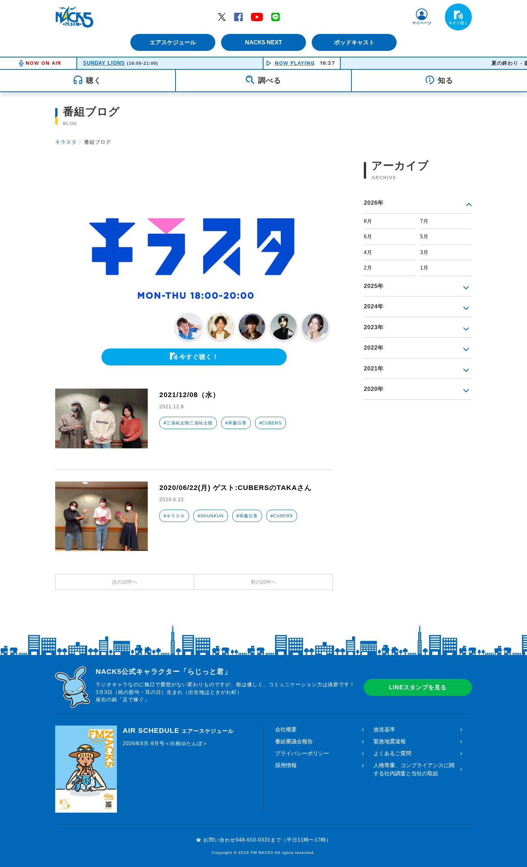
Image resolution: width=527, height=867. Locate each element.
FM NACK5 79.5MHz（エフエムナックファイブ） (74, 17)
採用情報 (286, 765)
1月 (424, 268)
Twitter (221, 16)
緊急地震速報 (389, 741)
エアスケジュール (173, 42)
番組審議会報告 (294, 741)
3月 (424, 252)
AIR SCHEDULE (178, 730)
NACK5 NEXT (263, 42)
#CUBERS (270, 423)
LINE (275, 16)
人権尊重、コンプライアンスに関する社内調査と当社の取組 (413, 769)
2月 (368, 268)
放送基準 (384, 729)
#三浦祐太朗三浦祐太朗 (188, 423)
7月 (424, 221)
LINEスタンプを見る (418, 687)
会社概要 (286, 729)
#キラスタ (174, 515)
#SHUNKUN (211, 515)
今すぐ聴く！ (199, 357)
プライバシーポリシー (302, 753)
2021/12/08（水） (189, 395)
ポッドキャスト (354, 42)
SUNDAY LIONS (104, 63)
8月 (368, 221)
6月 (368, 236)
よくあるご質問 (392, 753)
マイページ (421, 23)
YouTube (257, 16)
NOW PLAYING (295, 63)
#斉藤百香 (236, 423)
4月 (368, 252)
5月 (424, 236)
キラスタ (66, 142)
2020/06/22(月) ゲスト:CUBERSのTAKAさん (235, 488)
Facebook (238, 16)
